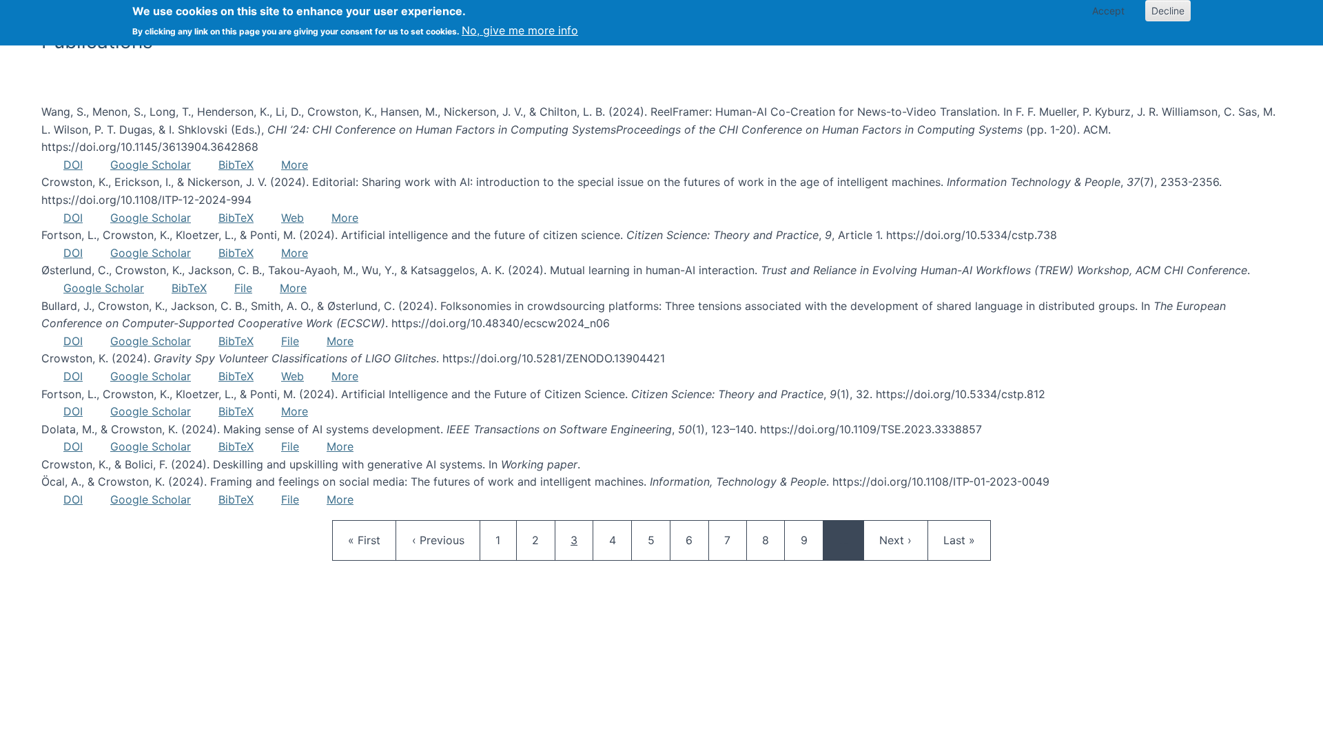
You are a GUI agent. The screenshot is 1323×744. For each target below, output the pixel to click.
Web (292, 218)
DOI (73, 165)
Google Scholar (150, 165)
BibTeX (236, 165)
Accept (1108, 11)
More (294, 165)
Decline (1167, 11)
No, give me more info (520, 30)
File (243, 288)
